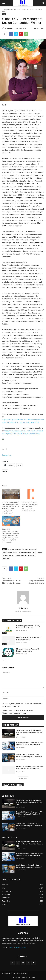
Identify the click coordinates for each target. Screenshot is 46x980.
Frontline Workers (8, 555)
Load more (22, 778)
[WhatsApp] (26, 34)
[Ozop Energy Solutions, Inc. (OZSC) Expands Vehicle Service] (8, 629)
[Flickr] (23, 963)
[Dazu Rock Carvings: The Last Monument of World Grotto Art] (31, 494)
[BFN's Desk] (3, 28)
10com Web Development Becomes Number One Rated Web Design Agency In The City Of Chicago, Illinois (10, 533)
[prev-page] (3, 660)
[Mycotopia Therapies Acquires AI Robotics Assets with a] (8, 652)
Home (4, 9)
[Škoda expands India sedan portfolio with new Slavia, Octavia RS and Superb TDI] (8, 733)
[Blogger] (12, 963)
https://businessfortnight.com (23, 611)
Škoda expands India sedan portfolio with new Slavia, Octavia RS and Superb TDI (29, 732)
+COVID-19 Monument (14, 549)
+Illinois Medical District (10, 552)
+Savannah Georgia (25, 552)
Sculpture (6, 558)
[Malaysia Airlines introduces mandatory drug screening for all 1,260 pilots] (8, 770)
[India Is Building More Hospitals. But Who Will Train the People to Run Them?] (8, 745)
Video (9, 9)
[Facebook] (11, 34)
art (34, 552)
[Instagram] (28, 963)
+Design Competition (29, 549)
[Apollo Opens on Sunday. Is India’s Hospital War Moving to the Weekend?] (8, 757)
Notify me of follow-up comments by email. (18, 710)
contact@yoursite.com (18, 948)
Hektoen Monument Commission (25, 555)
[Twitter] (16, 34)
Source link (6, 455)
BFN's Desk (10, 28)
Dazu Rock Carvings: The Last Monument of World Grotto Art (30, 504)
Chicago (39, 552)
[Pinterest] (21, 34)
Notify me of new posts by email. (15, 713)
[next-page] (7, 660)
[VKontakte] (33, 963)
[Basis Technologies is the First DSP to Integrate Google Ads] (8, 640)
